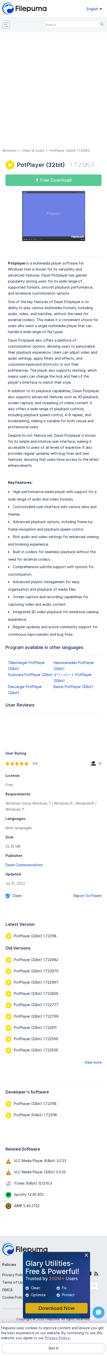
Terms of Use (13, 1282)
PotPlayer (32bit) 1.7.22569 (36, 1039)
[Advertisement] (53, 91)
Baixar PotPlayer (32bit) (73, 687)
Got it (53, 1348)
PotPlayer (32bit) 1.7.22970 (36, 971)
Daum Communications (24, 865)
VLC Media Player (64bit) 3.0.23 (40, 1161)
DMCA (7, 1290)
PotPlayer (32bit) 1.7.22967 (36, 982)
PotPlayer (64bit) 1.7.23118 (35, 1115)
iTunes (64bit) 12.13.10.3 (33, 1183)
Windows (9, 150)
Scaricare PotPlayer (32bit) (30, 674)
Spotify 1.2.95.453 (29, 1194)
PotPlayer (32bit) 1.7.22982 (36, 960)
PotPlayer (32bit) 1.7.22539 (36, 1050)
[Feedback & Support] (99, 1312)
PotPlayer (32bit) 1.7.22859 (36, 993)
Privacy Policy (13, 1275)
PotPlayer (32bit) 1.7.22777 (36, 1005)
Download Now (56, 1308)
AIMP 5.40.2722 (27, 1206)
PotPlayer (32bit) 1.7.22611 (35, 1027)
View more (93, 1062)
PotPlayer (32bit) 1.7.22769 (36, 1016)
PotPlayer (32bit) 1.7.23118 (35, 936)
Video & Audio (33, 150)
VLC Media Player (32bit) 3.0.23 (40, 1172)
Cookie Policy (13, 1297)
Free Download (55, 180)
